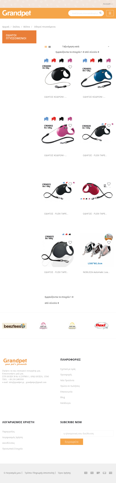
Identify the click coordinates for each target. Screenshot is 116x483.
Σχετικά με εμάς (68, 369)
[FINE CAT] (43, 325)
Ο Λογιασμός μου (12, 472)
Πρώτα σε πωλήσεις (70, 385)
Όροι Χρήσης (64, 472)
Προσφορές (66, 374)
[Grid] (46, 47)
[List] (50, 47)
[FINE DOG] (72, 325)
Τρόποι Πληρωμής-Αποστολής (39, 472)
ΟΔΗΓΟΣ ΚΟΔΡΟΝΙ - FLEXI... (54, 97)
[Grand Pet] (16, 13)
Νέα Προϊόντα (67, 380)
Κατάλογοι (65, 403)
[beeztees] (14, 325)
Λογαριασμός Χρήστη (12, 437)
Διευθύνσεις (8, 442)
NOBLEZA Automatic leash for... (96, 272)
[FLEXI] (101, 325)
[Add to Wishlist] (70, 67)
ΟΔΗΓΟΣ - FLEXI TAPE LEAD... (94, 155)
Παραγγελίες (8, 431)
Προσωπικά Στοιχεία (12, 448)
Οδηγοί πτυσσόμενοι (16, 36)
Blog (62, 397)
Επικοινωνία (66, 391)
